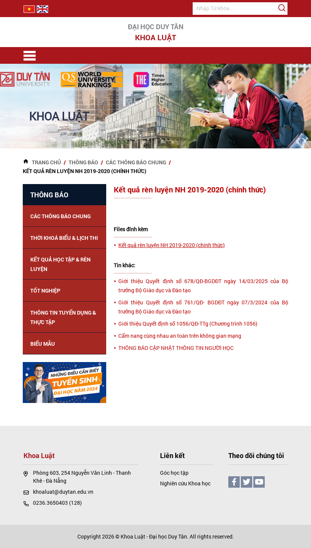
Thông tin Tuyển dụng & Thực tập (63, 317)
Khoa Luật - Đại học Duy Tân (154, 536)
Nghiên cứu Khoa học (185, 483)
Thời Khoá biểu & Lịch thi (64, 237)
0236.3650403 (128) (57, 502)
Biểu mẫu (42, 343)
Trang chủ (46, 162)
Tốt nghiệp (45, 290)
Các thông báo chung (136, 162)
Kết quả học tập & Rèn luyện (60, 264)
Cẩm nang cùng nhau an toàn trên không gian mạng (179, 335)
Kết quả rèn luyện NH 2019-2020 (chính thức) (171, 245)
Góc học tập (174, 472)
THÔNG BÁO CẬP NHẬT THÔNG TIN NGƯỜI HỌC (176, 347)
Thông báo (83, 162)
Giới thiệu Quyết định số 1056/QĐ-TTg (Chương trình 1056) (188, 323)
